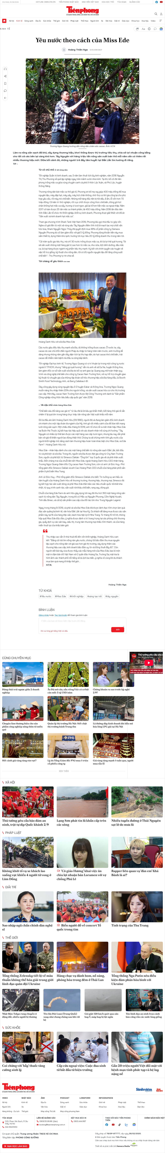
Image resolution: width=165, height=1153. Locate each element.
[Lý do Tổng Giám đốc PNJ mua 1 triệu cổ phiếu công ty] (68, 745)
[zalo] (128, 1124)
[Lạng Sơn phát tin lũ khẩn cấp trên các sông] (82, 802)
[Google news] (135, 1124)
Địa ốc (38, 21)
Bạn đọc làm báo (17, 1146)
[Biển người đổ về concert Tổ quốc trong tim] (82, 906)
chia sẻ (137, 28)
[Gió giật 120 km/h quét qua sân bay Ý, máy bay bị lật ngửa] (103, 1000)
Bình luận (5, 90)
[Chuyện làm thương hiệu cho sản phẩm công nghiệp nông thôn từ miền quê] (22, 708)
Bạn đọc (141, 1107)
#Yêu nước (45, 596)
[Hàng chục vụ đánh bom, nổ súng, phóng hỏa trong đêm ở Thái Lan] (82, 957)
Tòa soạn (121, 2)
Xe (102, 21)
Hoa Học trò (108, 2)
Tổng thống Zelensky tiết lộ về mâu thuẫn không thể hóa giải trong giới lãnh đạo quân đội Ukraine (27, 980)
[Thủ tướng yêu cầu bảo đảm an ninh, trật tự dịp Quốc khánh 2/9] (28, 802)
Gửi (117, 629)
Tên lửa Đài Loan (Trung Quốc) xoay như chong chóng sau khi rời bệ (61, 1016)
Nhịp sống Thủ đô (48, 1111)
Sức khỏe (47, 21)
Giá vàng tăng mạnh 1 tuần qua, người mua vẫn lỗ (113, 762)
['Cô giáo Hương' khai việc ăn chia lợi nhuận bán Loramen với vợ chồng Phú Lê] (82, 852)
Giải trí (117, 21)
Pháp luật (75, 21)
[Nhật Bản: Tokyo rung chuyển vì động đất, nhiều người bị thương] (20, 1000)
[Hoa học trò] (159, 1090)
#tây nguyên (111, 596)
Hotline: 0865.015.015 (46, 2)
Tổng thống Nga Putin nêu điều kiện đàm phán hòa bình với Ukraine (133, 980)
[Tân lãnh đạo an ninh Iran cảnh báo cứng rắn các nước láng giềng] (144, 1000)
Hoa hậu (145, 21)
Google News (161, 28)
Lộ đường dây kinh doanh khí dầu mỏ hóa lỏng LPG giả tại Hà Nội (113, 725)
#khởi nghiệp (77, 596)
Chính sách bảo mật (154, 1118)
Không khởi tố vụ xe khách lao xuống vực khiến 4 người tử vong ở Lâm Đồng (26, 875)
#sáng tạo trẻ (94, 596)
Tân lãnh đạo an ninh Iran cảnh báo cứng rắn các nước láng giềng (144, 1015)
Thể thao (84, 21)
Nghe (5, 69)
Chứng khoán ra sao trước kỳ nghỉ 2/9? (111, 691)
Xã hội (11, 21)
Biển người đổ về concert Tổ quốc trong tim (79, 927)
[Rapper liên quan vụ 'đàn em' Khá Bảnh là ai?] (137, 852)
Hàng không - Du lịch (10, 1111)
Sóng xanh (28, 21)
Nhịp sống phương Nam (70, 1111)
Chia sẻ (5, 76)
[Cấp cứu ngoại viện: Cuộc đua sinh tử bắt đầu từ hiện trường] (82, 1047)
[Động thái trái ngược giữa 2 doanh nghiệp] (22, 674)
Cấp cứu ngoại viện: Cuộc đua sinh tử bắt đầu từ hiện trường (81, 1068)
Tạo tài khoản (61, 615)
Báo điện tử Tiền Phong (82, 11)
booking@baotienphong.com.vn (52, 1124)
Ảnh (43, 1098)
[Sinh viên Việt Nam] (144, 1090)
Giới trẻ (65, 21)
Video (153, 21)
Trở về (5, 98)
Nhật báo (26, 1098)
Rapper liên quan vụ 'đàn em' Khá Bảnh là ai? (134, 873)
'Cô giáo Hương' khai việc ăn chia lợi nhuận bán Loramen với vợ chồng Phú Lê (81, 875)
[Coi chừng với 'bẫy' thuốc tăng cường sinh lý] (28, 1047)
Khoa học (135, 21)
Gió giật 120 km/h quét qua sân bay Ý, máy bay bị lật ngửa (101, 1015)
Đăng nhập (44, 615)
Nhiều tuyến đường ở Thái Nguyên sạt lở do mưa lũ (136, 823)
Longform (85, 1098)
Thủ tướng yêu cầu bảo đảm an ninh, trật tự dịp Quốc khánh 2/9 (25, 823)
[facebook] (156, 2)
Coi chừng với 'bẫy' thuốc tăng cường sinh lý (23, 1068)
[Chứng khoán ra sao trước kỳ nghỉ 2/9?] (113, 674)
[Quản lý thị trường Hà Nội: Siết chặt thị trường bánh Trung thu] (68, 708)
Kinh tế (19, 21)
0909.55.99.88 (45, 1121)
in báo (149, 28)
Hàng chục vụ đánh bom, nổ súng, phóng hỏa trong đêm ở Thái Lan (81, 978)
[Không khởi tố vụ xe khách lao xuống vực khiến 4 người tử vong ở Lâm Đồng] (28, 852)
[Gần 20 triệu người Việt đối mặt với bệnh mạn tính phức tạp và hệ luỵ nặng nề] (137, 1047)
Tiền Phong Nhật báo (69, 2)
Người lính (94, 21)
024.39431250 (11, 1127)
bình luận (155, 28)
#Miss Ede (60, 596)
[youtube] (161, 2)
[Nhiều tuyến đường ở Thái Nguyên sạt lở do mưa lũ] (137, 802)
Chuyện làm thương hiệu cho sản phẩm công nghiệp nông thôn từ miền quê (22, 726)
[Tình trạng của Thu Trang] (137, 906)
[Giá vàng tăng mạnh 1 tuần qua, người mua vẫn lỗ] (113, 745)
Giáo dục (125, 21)
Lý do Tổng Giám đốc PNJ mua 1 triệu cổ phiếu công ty (68, 762)
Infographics (106, 1098)
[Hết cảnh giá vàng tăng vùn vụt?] (22, 745)
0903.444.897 (80, 1121)
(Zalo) (55, 1121)
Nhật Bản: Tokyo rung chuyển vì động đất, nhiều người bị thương (19, 1015)
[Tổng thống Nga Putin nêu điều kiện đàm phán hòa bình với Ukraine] (137, 957)
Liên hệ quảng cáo (46, 1118)
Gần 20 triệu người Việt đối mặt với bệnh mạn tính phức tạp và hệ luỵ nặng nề (136, 1070)
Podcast (64, 1098)
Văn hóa (108, 21)
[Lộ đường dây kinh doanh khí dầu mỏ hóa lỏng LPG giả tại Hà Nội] (113, 708)
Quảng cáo (134, 2)
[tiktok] (121, 1124)
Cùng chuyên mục (16, 658)
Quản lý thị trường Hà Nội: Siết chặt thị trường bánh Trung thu (67, 725)
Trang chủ (4, 21)
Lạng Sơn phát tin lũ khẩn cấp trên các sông (81, 823)
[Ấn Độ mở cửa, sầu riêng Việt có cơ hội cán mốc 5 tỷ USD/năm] (68, 674)
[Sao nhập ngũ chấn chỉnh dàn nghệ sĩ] (28, 906)
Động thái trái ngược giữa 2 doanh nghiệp (20, 691)
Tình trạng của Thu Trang (129, 925)
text (143, 28)
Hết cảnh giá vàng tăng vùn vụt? (19, 760)
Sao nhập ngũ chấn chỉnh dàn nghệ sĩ (27, 927)
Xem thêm (161, 21)
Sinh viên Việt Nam (90, 2)
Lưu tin (5, 83)
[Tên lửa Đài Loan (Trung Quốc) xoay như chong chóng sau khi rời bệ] (62, 1000)
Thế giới (56, 21)
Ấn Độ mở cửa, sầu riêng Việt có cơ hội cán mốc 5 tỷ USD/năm (68, 691)
